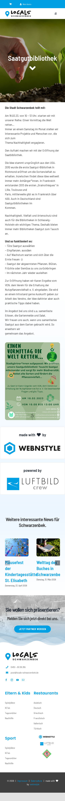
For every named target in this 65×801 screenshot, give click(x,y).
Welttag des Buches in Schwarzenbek (49, 568)
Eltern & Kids (17, 693)
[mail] (23, 680)
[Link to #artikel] (32, 68)
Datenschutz (36, 780)
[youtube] (17, 680)
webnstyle (34, 784)
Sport (10, 738)
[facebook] (6, 680)
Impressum (22, 780)
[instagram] (12, 680)
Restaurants (46, 693)
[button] (7, 562)
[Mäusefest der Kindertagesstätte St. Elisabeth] (16, 540)
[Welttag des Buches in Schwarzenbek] (48, 540)
